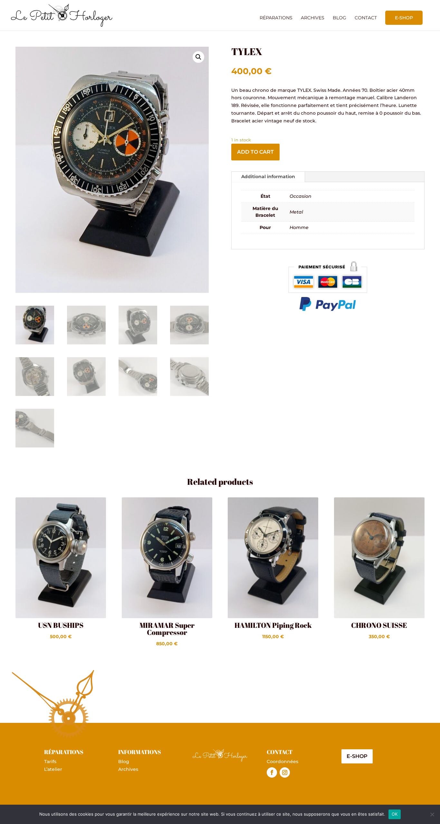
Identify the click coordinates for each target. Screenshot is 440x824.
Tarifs (50, 761)
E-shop (404, 18)
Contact (366, 18)
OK (395, 814)
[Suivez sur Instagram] (285, 772)
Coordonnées (282, 761)
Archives (312, 18)
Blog (339, 18)
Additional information (268, 176)
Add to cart (255, 152)
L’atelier (53, 769)
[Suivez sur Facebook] (272, 772)
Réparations (276, 18)
